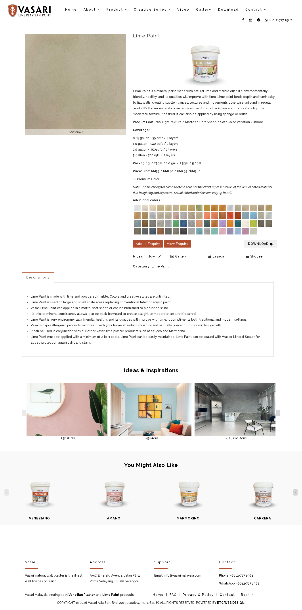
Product (115, 9)
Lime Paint (160, 266)
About (90, 9)
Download (228, 9)
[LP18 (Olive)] (75, 84)
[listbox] (205, 220)
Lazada (218, 256)
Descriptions (38, 277)
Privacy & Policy (198, 594)
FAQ (173, 594)
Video (183, 9)
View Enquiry (177, 244)
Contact (253, 9)
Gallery (204, 9)
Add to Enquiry (148, 244)
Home (71, 9)
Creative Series (150, 9)
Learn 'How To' (149, 256)
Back (246, 594)
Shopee (256, 256)
